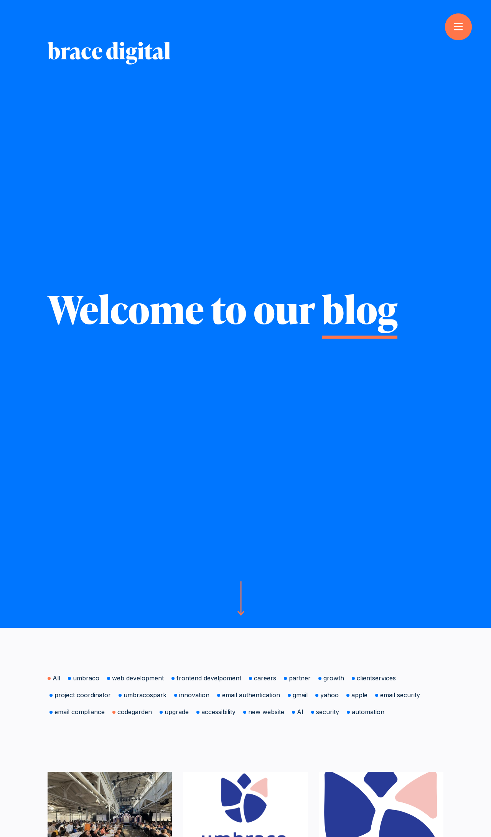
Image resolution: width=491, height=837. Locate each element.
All (56, 678)
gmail (300, 695)
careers (265, 678)
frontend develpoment (208, 678)
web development (138, 678)
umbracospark (145, 695)
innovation (194, 695)
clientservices (376, 678)
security (327, 712)
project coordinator (82, 695)
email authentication (251, 695)
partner (300, 678)
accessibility (218, 712)
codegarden (134, 712)
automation (368, 712)
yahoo (329, 695)
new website (266, 712)
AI (300, 712)
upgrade (177, 712)
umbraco (86, 678)
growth (333, 678)
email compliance (79, 712)
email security (400, 695)
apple (359, 695)
